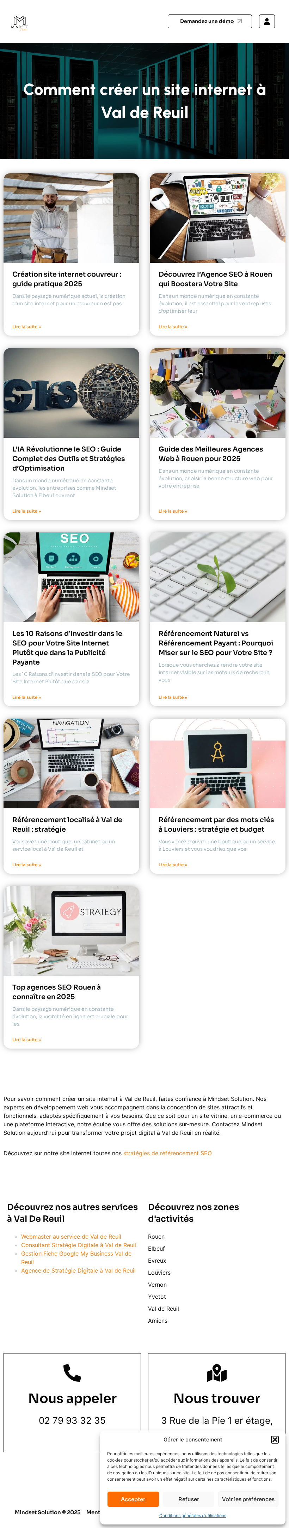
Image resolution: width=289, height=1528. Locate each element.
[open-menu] (137, 21)
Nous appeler (72, 1399)
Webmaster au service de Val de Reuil (71, 1236)
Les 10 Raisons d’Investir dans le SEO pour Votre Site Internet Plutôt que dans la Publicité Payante (67, 648)
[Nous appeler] (72, 1373)
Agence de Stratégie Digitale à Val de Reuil (78, 1270)
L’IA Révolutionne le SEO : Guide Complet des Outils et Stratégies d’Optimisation (68, 459)
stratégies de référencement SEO (167, 1153)
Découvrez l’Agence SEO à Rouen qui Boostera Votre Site (215, 279)
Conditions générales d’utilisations (192, 1515)
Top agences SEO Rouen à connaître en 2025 (56, 992)
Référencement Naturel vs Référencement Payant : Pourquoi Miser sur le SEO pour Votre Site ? (216, 643)
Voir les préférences (248, 1499)
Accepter (133, 1499)
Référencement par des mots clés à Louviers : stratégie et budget (216, 824)
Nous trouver (216, 1399)
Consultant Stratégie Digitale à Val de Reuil (78, 1245)
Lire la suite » (26, 326)
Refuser (188, 1499)
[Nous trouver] (217, 1373)
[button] (274, 1439)
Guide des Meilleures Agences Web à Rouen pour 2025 (211, 454)
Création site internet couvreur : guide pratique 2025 (66, 279)
